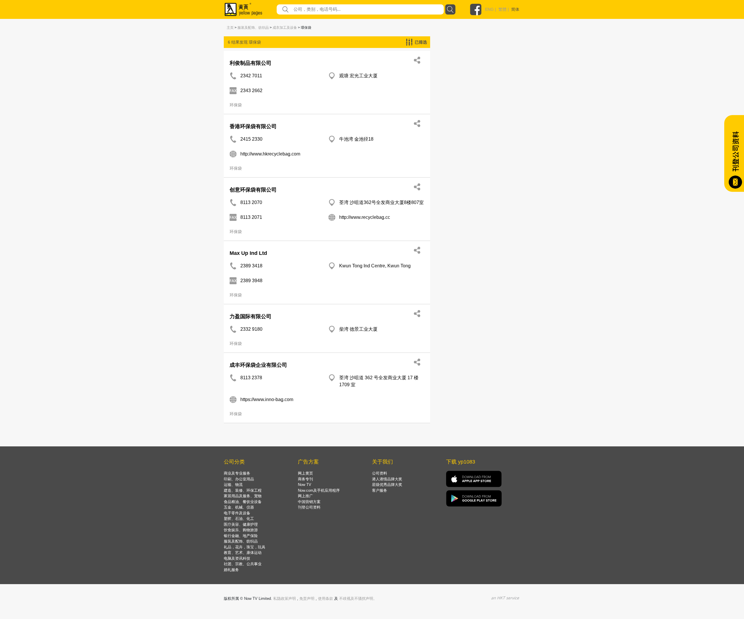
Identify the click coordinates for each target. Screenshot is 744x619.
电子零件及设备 (237, 513)
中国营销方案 (309, 502)
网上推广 (305, 496)
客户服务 (379, 490)
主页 (230, 28)
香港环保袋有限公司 (253, 126)
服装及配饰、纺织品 (253, 28)
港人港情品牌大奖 (387, 479)
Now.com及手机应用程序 (319, 490)
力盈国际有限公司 (250, 316)
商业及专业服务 (237, 473)
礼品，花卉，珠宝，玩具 (244, 547)
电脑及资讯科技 (237, 558)
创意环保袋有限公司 (253, 190)
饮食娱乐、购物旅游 (241, 530)
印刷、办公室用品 (239, 479)
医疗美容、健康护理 (241, 524)
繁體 (502, 9)
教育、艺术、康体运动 (243, 552)
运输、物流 (233, 484)
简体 (515, 9)
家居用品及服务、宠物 (243, 496)
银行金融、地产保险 (241, 536)
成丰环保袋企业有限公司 (258, 365)
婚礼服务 (231, 570)
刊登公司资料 (309, 507)
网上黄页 (305, 473)
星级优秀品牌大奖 (387, 484)
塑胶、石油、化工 (239, 518)
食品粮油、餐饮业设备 (243, 502)
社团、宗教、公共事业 (243, 564)
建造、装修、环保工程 (243, 490)
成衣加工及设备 (285, 28)
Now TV (304, 484)
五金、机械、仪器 (239, 507)
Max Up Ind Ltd (248, 253)
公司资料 (379, 473)
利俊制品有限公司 (250, 63)
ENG (489, 9)
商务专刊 (305, 479)
